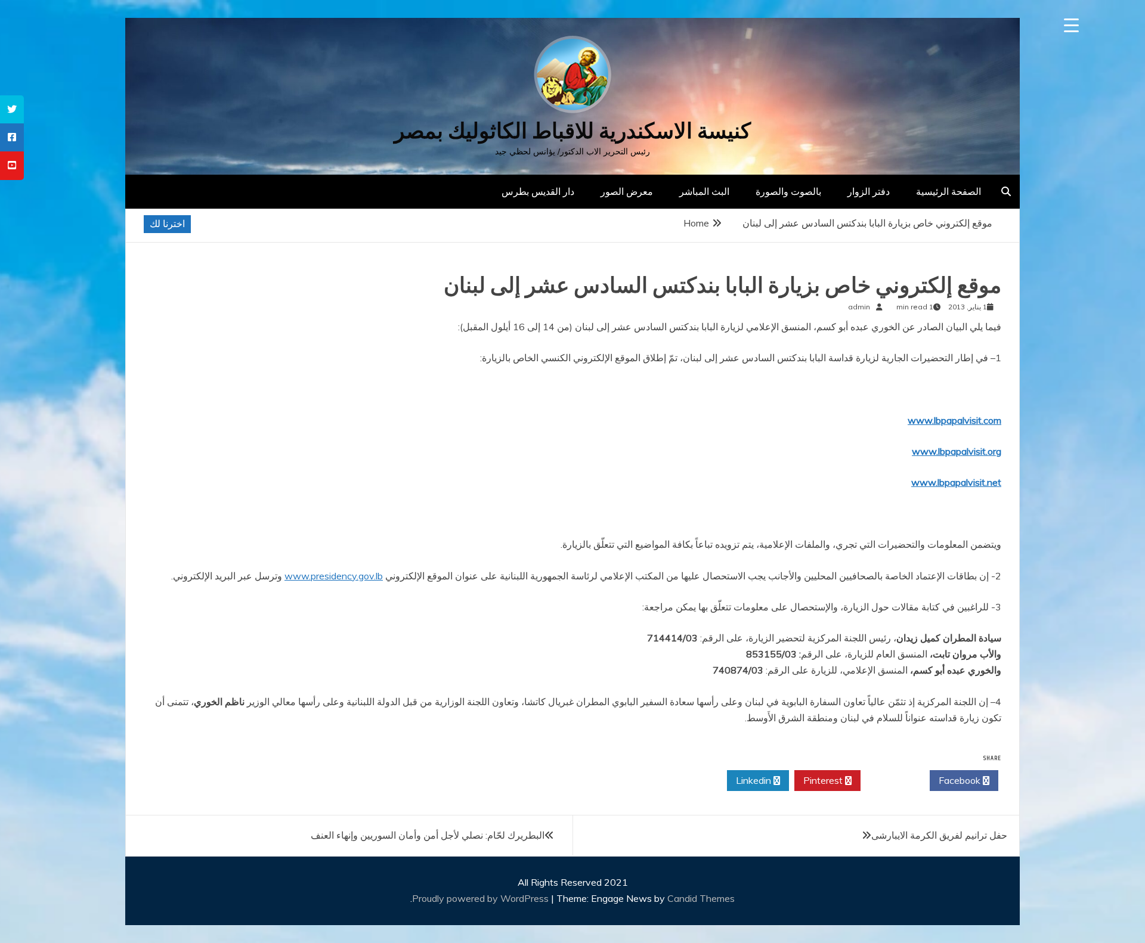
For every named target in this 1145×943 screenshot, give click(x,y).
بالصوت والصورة (788, 191)
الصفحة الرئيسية (948, 191)
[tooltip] (12, 109)
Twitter (892, 780)
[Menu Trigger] (1071, 25)
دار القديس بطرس (538, 191)
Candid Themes (701, 898)
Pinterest (824, 780)
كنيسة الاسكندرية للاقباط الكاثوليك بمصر (572, 131)
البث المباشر (704, 191)
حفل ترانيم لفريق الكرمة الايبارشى (939, 835)
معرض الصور (627, 191)
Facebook (961, 780)
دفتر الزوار (868, 191)
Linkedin (754, 780)
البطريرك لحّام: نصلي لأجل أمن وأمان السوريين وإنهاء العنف (427, 835)
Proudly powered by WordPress (481, 898)
